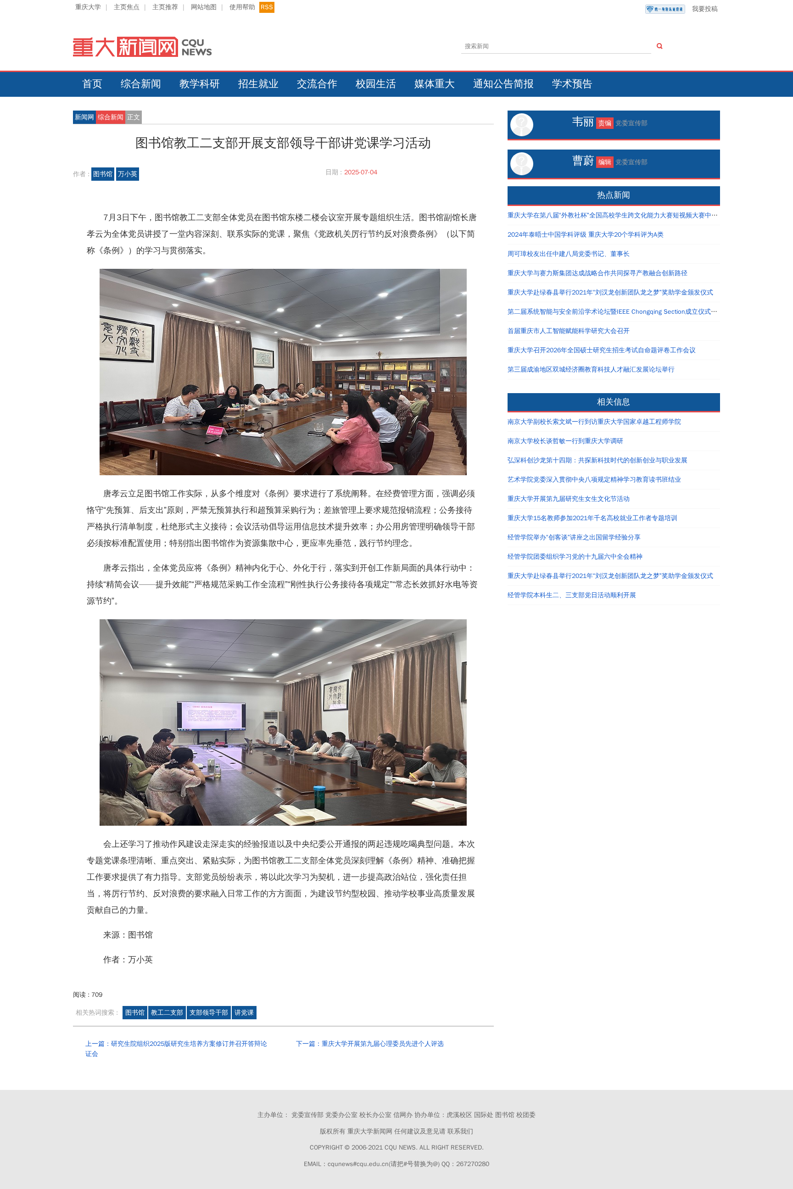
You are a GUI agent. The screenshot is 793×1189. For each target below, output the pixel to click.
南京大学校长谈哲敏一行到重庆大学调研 (565, 441)
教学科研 (199, 84)
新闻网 (84, 117)
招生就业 (258, 84)
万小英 (127, 174)
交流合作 (317, 84)
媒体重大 (434, 84)
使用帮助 (242, 7)
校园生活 (376, 84)
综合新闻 (141, 84)
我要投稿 (705, 9)
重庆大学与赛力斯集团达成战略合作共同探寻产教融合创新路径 (597, 273)
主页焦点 (127, 7)
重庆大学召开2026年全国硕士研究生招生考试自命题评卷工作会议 (602, 350)
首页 (92, 84)
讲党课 (244, 1013)
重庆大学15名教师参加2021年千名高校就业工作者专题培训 (592, 518)
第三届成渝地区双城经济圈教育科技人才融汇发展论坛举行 (591, 369)
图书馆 (102, 174)
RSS (267, 7)
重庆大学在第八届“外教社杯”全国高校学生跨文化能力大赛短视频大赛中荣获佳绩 (622, 215)
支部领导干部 (209, 1013)
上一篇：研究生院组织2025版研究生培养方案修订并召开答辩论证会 (176, 1049)
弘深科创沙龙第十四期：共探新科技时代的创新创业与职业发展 (597, 460)
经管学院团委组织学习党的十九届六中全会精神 (575, 557)
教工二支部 (167, 1013)
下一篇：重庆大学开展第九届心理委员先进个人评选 (370, 1044)
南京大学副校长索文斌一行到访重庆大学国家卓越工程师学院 (594, 422)
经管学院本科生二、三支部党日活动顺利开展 (572, 595)
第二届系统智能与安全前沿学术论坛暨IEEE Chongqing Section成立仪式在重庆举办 (625, 312)
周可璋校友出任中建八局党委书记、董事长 (569, 254)
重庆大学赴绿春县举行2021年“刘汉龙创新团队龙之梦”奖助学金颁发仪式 (610, 292)
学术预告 (572, 84)
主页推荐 (165, 7)
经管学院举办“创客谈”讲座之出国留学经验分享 (574, 537)
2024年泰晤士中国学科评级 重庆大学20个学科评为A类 (586, 235)
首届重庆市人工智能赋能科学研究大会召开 (569, 331)
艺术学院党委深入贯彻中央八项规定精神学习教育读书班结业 (594, 479)
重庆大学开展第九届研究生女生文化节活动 (569, 499)
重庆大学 (88, 7)
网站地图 (204, 7)
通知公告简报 (503, 84)
